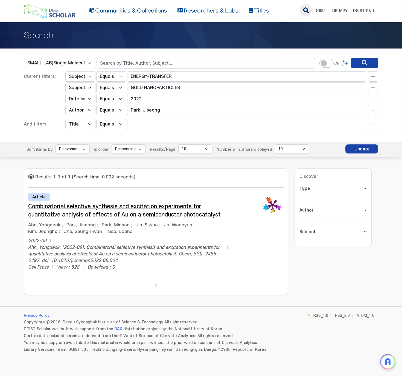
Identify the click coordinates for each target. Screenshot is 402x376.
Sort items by (40, 149)
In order (101, 149)
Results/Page (163, 149)
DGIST (320, 10)
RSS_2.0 (342, 316)
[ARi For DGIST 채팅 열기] (387, 361)
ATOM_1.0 (365, 316)
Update (361, 149)
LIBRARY (340, 10)
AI (337, 63)
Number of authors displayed (244, 149)
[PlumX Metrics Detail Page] (272, 205)
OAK (118, 329)
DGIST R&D (363, 10)
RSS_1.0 (320, 316)
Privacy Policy (36, 315)
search (306, 10)
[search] (364, 63)
